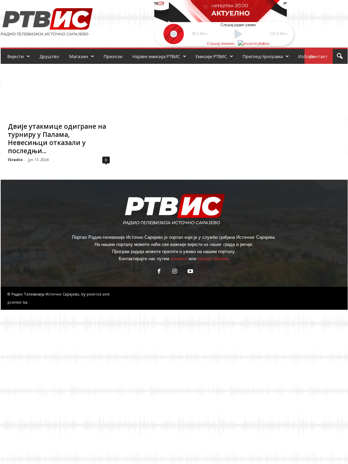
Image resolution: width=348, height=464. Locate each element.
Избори (306, 56)
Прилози (113, 56)
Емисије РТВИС (211, 56)
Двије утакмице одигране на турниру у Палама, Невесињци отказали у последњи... (57, 138)
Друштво (49, 56)
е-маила (179, 258)
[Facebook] (159, 271)
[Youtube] (189, 271)
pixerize (95, 294)
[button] (339, 56)
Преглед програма (263, 56)
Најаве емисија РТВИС (156, 56)
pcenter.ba (17, 302)
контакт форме (212, 258)
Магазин (78, 56)
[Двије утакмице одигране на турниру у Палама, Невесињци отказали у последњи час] (59, 91)
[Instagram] (174, 271)
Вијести (15, 56)
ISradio (15, 159)
